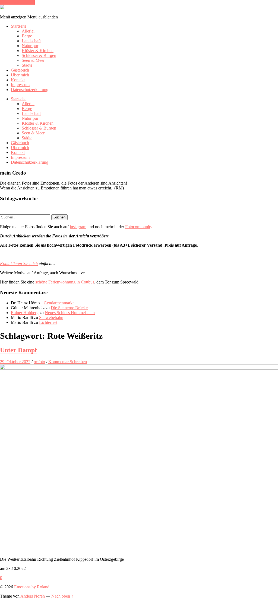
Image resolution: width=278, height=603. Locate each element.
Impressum (20, 84)
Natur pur (30, 45)
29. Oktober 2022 (15, 361)
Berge (27, 36)
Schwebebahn (51, 317)
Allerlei (28, 31)
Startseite (18, 26)
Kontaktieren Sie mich (19, 263)
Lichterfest (48, 322)
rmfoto (39, 361)
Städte (27, 65)
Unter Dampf (18, 350)
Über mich (20, 75)
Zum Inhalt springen (17, 2)
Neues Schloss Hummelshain (70, 312)
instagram (78, 226)
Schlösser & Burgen (39, 55)
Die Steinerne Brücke (69, 307)
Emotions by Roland (31, 587)
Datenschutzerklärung (29, 89)
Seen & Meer (33, 60)
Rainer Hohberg (25, 312)
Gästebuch (20, 70)
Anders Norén (32, 596)
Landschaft (31, 40)
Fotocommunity (138, 226)
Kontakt (18, 80)
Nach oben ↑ (62, 596)
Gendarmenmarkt (59, 303)
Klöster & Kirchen (37, 50)
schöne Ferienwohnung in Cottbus (64, 282)
